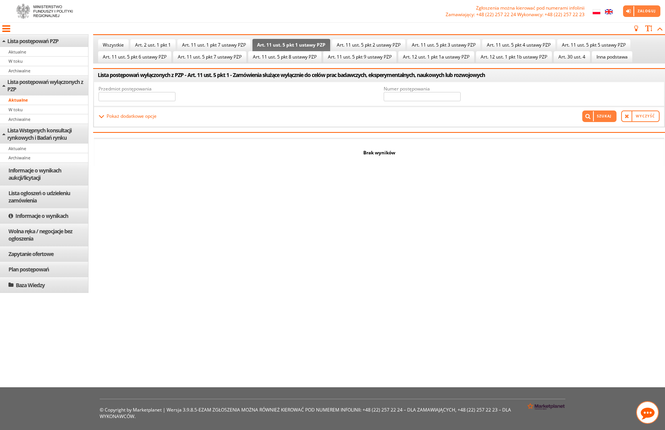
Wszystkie (113, 45)
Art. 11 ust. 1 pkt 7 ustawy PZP (214, 45)
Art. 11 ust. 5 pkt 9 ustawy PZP (360, 57)
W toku (15, 61)
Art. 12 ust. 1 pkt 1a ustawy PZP (436, 57)
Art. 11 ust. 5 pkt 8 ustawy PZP (285, 57)
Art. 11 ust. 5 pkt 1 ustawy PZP (291, 45)
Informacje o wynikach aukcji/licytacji (34, 174)
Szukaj (604, 116)
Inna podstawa (612, 57)
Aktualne (17, 52)
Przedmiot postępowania (125, 88)
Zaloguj (647, 10)
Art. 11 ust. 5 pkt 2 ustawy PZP (369, 45)
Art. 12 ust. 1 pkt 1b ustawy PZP (514, 57)
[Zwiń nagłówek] (659, 28)
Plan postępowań (28, 269)
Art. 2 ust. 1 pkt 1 (153, 45)
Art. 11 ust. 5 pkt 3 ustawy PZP (444, 45)
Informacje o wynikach (41, 215)
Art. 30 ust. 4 (571, 57)
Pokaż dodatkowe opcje (132, 116)
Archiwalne (19, 71)
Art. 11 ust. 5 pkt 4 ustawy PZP (519, 45)
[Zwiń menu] (5, 28)
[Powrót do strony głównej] (44, 11)
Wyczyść (645, 116)
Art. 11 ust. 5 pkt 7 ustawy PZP (210, 57)
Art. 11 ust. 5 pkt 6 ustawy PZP (135, 57)
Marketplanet (147, 410)
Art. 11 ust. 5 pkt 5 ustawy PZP (594, 45)
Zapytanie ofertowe (30, 254)
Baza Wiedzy (30, 285)
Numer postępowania (407, 88)
